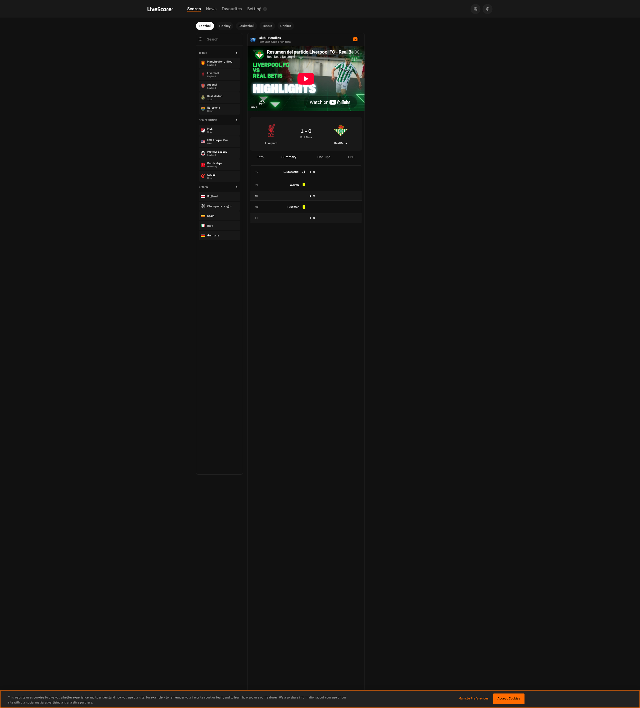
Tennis (267, 26)
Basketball (246, 26)
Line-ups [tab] (323, 157)
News (211, 9)
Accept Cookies (509, 698)
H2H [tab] (351, 157)
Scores (194, 9)
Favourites (232, 9)
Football (205, 26)
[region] (320, 699)
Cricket (285, 26)
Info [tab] (261, 157)
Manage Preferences (473, 698)
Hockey (224, 26)
